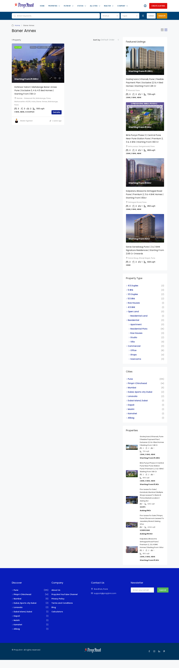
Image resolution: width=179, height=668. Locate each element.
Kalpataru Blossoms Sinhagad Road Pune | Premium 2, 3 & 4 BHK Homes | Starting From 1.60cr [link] (144, 194)
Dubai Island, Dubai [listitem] (138, 400)
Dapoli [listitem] (131, 404)
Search (162, 15)
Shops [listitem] (133, 354)
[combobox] (110, 16)
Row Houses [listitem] (134, 303)
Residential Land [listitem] (138, 315)
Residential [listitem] (133, 320)
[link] (38, 63)
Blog (53, 607)
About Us (55, 590)
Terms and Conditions (62, 603)
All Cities (93, 6)
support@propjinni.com (105, 593)
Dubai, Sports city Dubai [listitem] (140, 392)
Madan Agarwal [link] (26, 121)
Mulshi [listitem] (131, 409)
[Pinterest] (164, 651)
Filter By (67, 6)
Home (42, 6)
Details (56, 112)
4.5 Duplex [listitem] (133, 285)
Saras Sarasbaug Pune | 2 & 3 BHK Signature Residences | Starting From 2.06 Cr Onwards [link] (145, 250)
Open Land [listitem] (133, 311)
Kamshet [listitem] (132, 413)
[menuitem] (145, 6)
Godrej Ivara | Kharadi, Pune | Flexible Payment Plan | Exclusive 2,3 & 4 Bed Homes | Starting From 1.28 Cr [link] (145, 82)
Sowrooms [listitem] (135, 359)
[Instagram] (154, 651)
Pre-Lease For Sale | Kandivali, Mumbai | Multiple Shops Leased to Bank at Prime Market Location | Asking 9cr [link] (151, 495)
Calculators (57, 611)
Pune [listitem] (130, 379)
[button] (162, 30)
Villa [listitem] (132, 341)
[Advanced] (143, 16)
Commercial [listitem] (134, 346)
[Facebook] (149, 651)
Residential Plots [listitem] (138, 328)
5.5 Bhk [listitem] (131, 298)
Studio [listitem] (133, 337)
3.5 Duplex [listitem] (133, 294)
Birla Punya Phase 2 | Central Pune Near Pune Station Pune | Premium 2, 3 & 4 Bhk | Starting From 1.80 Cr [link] (144, 138)
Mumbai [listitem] (132, 387)
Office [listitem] (133, 350)
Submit (162, 590)
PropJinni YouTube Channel (64, 594)
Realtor (107, 6)
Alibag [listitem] (131, 417)
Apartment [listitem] (136, 324)
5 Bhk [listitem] (130, 290)
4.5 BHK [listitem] (131, 307)
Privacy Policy (57, 598)
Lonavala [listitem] (132, 396)
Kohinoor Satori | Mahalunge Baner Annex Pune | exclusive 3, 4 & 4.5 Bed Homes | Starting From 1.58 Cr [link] (35, 90)
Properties (52, 6)
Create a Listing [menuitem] (158, 6)
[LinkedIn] (159, 651)
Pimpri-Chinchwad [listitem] (137, 383)
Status (80, 6)
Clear (151, 15)
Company (121, 6)
